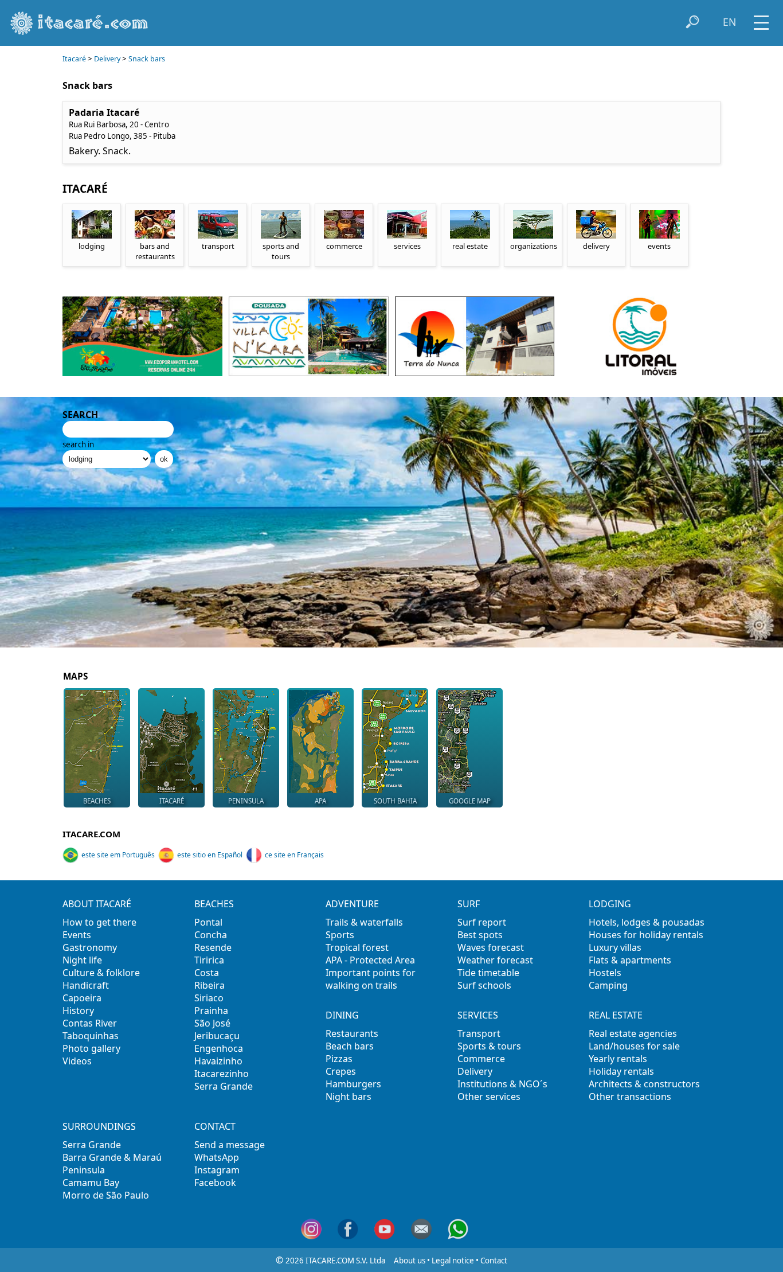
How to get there (99, 922)
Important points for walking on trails (371, 979)
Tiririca (209, 960)
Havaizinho (218, 1061)
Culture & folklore (101, 972)
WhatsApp (216, 1157)
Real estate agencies (633, 1033)
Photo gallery (91, 1048)
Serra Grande (223, 1086)
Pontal (208, 922)
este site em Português (118, 855)
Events (76, 934)
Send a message (229, 1144)
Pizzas (339, 1058)
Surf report (481, 922)
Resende (213, 947)
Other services (488, 1096)
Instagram (217, 1170)
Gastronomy (89, 947)
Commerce (481, 1058)
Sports (340, 934)
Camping (608, 985)
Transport (478, 1033)
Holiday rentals (621, 1071)
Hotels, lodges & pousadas (646, 922)
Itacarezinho (221, 1073)
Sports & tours (489, 1046)
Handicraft (85, 985)
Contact (493, 1260)
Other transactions (630, 1096)
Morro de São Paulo (105, 1195)
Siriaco (209, 998)
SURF (468, 904)
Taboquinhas (90, 1035)
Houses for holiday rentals (646, 934)
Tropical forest (357, 947)
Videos (77, 1061)
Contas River (89, 1023)
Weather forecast (495, 960)
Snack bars (146, 59)
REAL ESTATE (616, 1015)
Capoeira (81, 998)
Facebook (215, 1182)
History (78, 1010)
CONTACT (215, 1126)
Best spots (480, 934)
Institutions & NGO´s (502, 1084)
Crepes (341, 1071)
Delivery (107, 59)
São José (212, 1023)
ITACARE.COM (91, 834)
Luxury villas (615, 947)
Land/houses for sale (634, 1046)
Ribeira (209, 985)
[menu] (761, 18)
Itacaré (74, 59)
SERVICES (477, 1015)
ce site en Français (294, 855)
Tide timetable (488, 972)
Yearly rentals (618, 1058)
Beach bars (350, 1046)
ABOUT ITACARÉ (96, 904)
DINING (342, 1015)
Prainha (211, 1010)
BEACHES (214, 904)
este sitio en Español (209, 855)
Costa (206, 972)
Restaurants (352, 1033)
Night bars (348, 1096)
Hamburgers (353, 1084)
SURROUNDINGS (99, 1126)
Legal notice (453, 1260)
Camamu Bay (90, 1182)
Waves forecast (490, 947)
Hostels (605, 972)
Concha (210, 934)
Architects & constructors (644, 1084)
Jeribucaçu (217, 1035)
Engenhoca (218, 1048)
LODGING (610, 904)
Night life (82, 960)
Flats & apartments (630, 960)
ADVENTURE (352, 904)
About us (409, 1260)
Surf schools (484, 985)
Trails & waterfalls (364, 922)
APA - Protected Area (370, 960)
